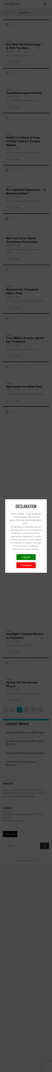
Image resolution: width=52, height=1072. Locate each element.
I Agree (26, 557)
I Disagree (26, 565)
